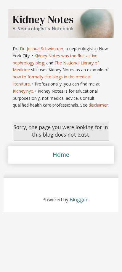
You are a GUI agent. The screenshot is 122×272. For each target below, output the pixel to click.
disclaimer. (99, 105)
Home (61, 155)
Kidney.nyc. (23, 91)
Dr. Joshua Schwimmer (41, 48)
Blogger (79, 199)
